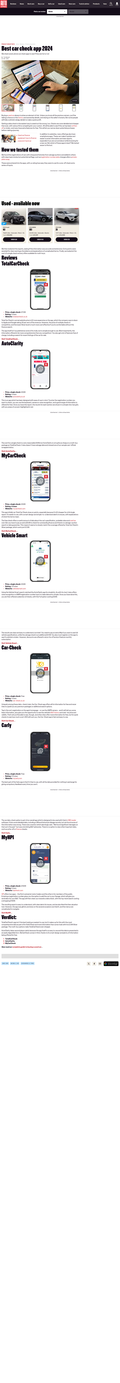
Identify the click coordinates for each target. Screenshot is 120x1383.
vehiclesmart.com (19, 589)
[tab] (8, 107)
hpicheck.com (18, 890)
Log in (117, 5)
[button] (40, 82)
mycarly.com (17, 778)
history (20, 118)
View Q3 (14, 239)
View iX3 (40, 239)
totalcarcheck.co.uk (20, 317)
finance (19, 829)
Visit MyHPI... (7, 913)
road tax (73, 521)
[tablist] (40, 107)
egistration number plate (51, 157)
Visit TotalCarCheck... (10, 339)
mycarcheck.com (19, 509)
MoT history (55, 713)
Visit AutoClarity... (9, 451)
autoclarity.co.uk (19, 397)
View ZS (67, 239)
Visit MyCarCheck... (10, 531)
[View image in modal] (5, 82)
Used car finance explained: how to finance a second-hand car (27, 138)
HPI (3, 894)
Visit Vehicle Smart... (10, 643)
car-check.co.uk (19, 701)
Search (111, 5)
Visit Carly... (6, 833)
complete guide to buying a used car (26, 947)
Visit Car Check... (8, 721)
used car (11, 115)
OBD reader (72, 820)
